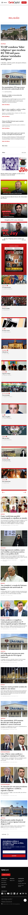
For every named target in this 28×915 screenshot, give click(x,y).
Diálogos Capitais (3, 887)
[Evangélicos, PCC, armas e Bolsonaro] (14, 210)
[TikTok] (17, 893)
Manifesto (3, 882)
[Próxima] (24, 492)
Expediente (4, 884)
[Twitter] (5, 893)
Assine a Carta (6, 874)
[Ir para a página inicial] (14, 2)
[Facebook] (2, 893)
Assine (24, 2)
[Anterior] (3, 492)
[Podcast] (23, 893)
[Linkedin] (14, 893)
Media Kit (12, 880)
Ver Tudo (24, 152)
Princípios (3, 880)
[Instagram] (11, 893)
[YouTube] (8, 893)
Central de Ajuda (20, 886)
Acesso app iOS (22, 883)
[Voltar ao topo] (25, 900)
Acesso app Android (21, 881)
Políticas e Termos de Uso (6, 901)
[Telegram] (20, 893)
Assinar (14, 855)
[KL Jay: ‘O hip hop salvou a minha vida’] (14, 228)
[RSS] (26, 893)
